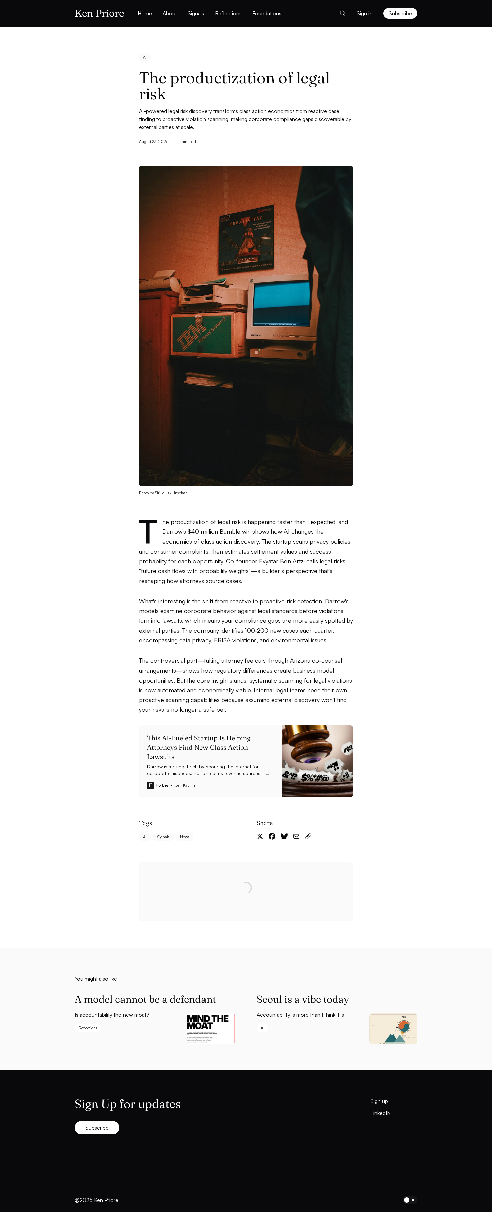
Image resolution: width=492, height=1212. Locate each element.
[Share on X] (260, 836)
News (184, 836)
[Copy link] (308, 836)
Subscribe (400, 13)
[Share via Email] (296, 836)
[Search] (340, 13)
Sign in (365, 13)
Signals (196, 13)
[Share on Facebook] (272, 836)
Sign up (379, 1101)
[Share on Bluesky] (284, 836)
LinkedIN (380, 1113)
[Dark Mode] (410, 1200)
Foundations (266, 13)
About (170, 13)
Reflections (228, 13)
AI (145, 57)
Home (145, 13)
